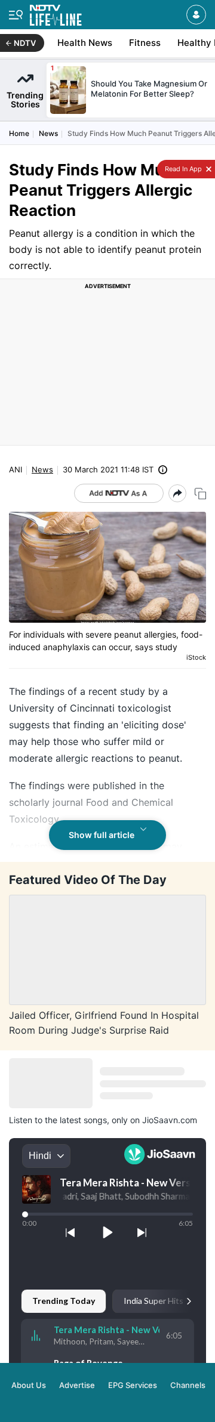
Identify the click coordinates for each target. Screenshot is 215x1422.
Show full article (101, 835)
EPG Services (132, 1385)
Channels (187, 1385)
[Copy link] (200, 493)
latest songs (83, 1120)
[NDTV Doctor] (56, 13)
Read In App (182, 169)
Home (19, 133)
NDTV (25, 43)
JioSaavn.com (169, 1120)
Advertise (77, 1385)
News (48, 133)
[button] (196, 14)
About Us (28, 1385)
